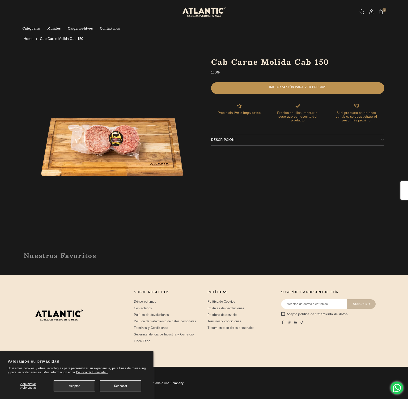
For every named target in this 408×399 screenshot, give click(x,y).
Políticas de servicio (222, 315)
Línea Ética (142, 341)
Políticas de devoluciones (226, 308)
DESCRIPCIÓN (222, 140)
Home (28, 39)
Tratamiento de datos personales (231, 328)
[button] (381, 12)
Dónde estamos (145, 301)
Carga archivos (80, 28)
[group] (112, 144)
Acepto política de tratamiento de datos (317, 314)
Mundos (54, 28)
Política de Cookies (221, 301)
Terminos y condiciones (224, 321)
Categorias (31, 28)
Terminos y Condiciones (151, 328)
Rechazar (120, 386)
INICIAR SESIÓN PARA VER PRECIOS (297, 87)
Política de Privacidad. (92, 372)
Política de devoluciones (151, 315)
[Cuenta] (371, 12)
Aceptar (74, 386)
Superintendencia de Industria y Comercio (163, 334)
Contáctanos (110, 28)
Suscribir (361, 304)
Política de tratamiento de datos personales (165, 321)
